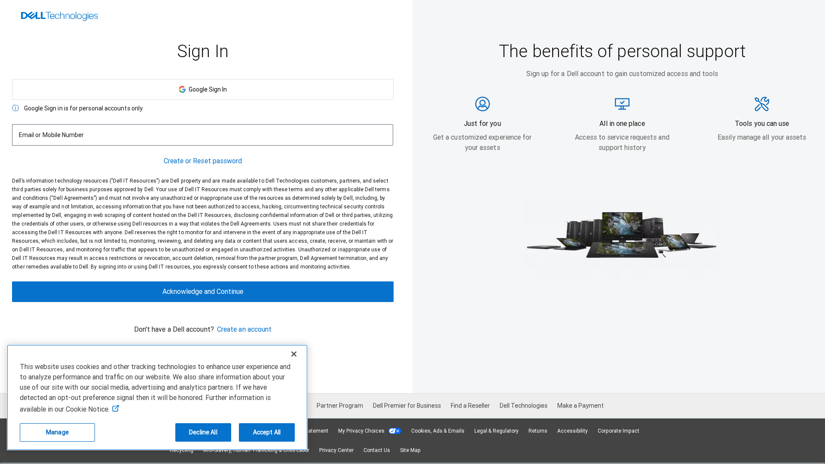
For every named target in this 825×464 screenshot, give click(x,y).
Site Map (410, 450)
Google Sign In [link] (206, 89)
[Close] (293, 354)
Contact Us (377, 450)
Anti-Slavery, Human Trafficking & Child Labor (256, 450)
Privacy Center (336, 450)
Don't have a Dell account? (174, 329)
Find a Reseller (470, 405)
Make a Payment (580, 405)
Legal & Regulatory (496, 431)
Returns (538, 431)
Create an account (244, 329)
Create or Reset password (203, 161)
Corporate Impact (618, 431)
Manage (57, 432)
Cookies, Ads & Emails (437, 431)
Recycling (181, 450)
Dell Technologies (523, 405)
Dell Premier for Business (407, 405)
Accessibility (572, 431)
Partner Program (340, 405)
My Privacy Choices (362, 431)
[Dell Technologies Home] (59, 17)
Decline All (203, 432)
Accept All (267, 432)
